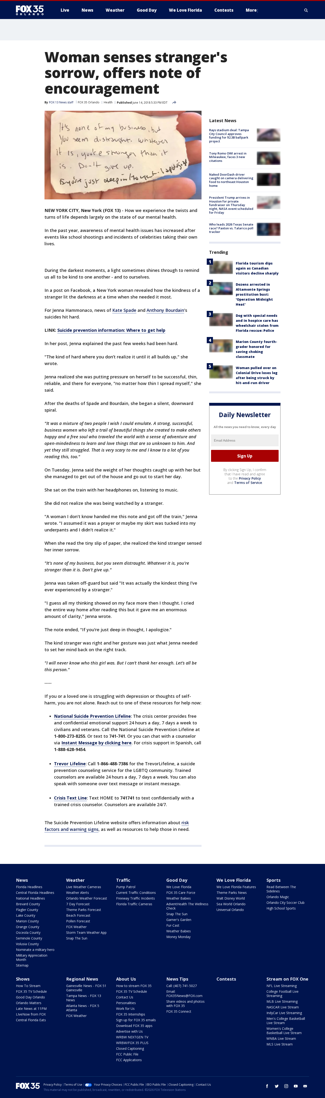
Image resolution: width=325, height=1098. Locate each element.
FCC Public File (127, 1054)
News (22, 880)
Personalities (126, 1003)
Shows (23, 979)
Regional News (82, 979)
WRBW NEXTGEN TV (132, 1037)
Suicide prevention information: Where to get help (111, 330)
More (251, 10)
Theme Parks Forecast (83, 909)
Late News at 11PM (31, 1008)
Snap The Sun (76, 938)
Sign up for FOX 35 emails (136, 1020)
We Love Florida (178, 887)
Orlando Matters (28, 1003)
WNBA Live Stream (281, 1038)
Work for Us (125, 1008)
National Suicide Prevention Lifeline (92, 716)
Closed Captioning (130, 1048)
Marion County (27, 921)
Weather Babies (178, 898)
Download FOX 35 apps (134, 1025)
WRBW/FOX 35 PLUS (132, 1042)
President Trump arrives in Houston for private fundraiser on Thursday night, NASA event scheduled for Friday (231, 204)
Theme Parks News (232, 892)
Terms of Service (248, 482)
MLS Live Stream (279, 1044)
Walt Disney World (231, 898)
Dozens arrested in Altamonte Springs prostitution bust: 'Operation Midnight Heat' (254, 294)
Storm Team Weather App (86, 932)
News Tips (177, 979)
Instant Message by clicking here (96, 743)
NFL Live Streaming (281, 985)
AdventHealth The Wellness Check (187, 906)
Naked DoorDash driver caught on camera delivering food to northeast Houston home (231, 180)
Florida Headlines (29, 887)
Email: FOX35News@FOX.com (184, 993)
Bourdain (174, 310)
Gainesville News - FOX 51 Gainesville (86, 987)
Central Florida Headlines (35, 892)
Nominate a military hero (35, 949)
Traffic (123, 880)
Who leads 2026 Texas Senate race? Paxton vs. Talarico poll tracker (231, 228)
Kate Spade (124, 310)
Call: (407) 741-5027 (181, 985)
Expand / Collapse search (306, 10)
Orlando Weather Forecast (86, 898)
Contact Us (124, 997)
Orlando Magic (277, 897)
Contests (226, 979)
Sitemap (22, 965)
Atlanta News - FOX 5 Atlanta (82, 1007)
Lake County (25, 915)
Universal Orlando (230, 909)
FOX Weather (76, 927)
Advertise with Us (129, 1031)
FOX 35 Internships (130, 1014)
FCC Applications (129, 1060)
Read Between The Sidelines (281, 889)
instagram (286, 1086)
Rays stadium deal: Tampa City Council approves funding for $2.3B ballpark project (229, 135)
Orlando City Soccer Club (285, 902)
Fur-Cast (172, 925)
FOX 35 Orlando (88, 102)
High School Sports (281, 908)
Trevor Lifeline (70, 763)
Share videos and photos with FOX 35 (185, 1003)
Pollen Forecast (78, 921)
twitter (277, 1086)
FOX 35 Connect (178, 1011)
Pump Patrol (125, 887)
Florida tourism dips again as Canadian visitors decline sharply (257, 268)
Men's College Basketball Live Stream (285, 1020)
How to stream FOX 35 (134, 985)
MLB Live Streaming (282, 1001)
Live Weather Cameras (83, 887)
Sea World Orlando (231, 904)
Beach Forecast (78, 915)
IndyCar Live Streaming (284, 1013)
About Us (126, 979)
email (305, 1086)
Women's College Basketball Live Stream (284, 1030)
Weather (75, 880)
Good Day (176, 880)
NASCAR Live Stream (282, 1007)
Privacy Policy (250, 478)
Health (108, 102)
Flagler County (27, 909)
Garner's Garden (178, 919)
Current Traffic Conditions (136, 892)
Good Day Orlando (30, 997)
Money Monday (178, 936)
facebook (267, 1086)
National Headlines (30, 898)
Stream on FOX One (287, 979)
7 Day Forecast (78, 904)
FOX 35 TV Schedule (31, 991)
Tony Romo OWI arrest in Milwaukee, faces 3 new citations (227, 157)
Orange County (27, 927)
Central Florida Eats (31, 1020)
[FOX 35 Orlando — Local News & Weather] (31, 10)
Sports (273, 880)
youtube (296, 1086)
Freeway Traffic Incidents (135, 898)
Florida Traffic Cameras (134, 904)
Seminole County (29, 938)
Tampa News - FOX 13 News (83, 997)
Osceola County (28, 932)
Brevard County (28, 904)
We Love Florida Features (236, 887)
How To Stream (28, 985)
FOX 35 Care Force (180, 892)
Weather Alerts (77, 892)
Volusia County (27, 944)
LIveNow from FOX (31, 1014)
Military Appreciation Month (31, 957)
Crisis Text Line (70, 798)
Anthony (156, 310)
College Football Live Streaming (282, 993)
